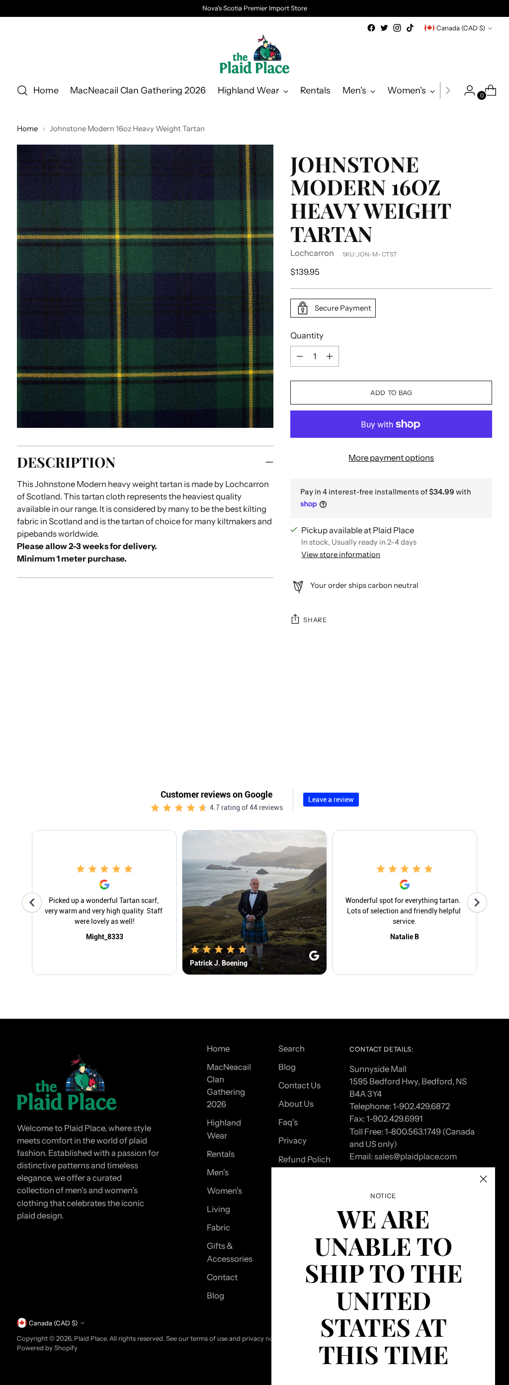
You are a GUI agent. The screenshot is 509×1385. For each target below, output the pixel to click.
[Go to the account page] (466, 90)
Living (218, 1209)
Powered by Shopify (47, 1348)
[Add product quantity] (300, 356)
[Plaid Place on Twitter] (384, 27)
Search (291, 1049)
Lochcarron (312, 253)
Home (27, 128)
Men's (218, 1172)
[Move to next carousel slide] (483, 718)
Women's (224, 1191)
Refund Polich (304, 1159)
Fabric (218, 1227)
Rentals (221, 1154)
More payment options (391, 458)
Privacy (292, 1140)
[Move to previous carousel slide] (460, 718)
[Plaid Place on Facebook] (371, 27)
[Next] (447, 90)
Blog (215, 1296)
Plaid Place (90, 1338)
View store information (340, 554)
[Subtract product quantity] (330, 356)
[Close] (483, 1179)
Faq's (288, 1122)
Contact (222, 1277)
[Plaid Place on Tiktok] (410, 27)
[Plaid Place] (254, 54)
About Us (296, 1104)
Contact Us (299, 1085)
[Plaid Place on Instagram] (397, 27)
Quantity (307, 335)
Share (315, 620)
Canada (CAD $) (460, 28)
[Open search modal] (22, 90)
